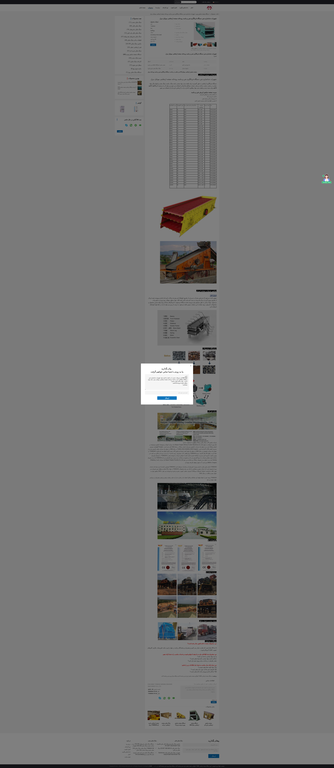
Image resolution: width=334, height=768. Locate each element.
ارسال (167, 398)
